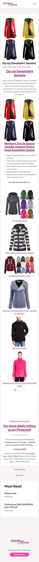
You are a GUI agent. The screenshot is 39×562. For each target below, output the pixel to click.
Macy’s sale (10, 493)
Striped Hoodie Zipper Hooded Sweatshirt (19, 253)
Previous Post (19, 469)
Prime (9, 442)
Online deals (26, 67)
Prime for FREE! (20, 449)
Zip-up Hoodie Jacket (19, 221)
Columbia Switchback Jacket (19, 421)
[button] (19, 555)
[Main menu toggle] (34, 4)
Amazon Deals (7, 67)
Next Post (19, 475)
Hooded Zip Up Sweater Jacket (19, 276)
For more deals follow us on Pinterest (19, 428)
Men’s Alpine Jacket (19, 348)
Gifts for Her (17, 67)
